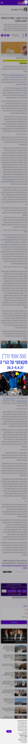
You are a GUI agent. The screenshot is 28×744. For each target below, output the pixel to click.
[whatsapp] (2, 35)
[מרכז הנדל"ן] (22, 2)
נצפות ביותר (24, 651)
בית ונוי (25, 669)
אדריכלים (9, 240)
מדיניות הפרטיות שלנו (23, 735)
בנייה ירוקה (18, 88)
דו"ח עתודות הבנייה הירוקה (17, 75)
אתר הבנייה (12, 179)
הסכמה (9, 731)
